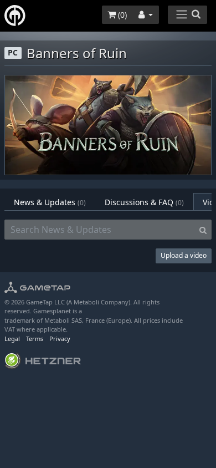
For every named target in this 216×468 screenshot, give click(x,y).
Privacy (59, 338)
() (121, 14)
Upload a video (184, 255)
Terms (34, 338)
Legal (12, 338)
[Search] (203, 230)
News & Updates (50, 202)
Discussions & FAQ (144, 202)
